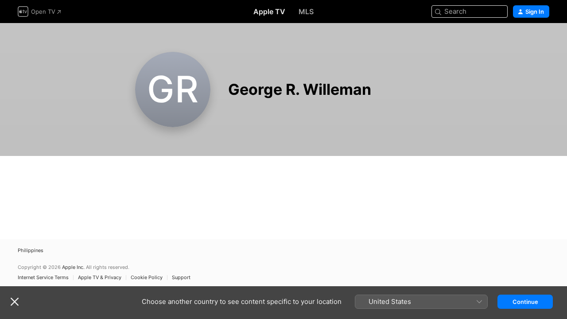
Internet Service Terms (43, 277)
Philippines (30, 250)
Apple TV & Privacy (99, 277)
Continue (525, 301)
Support (181, 277)
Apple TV (269, 11)
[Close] (15, 302)
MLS (306, 11)
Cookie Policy (147, 277)
